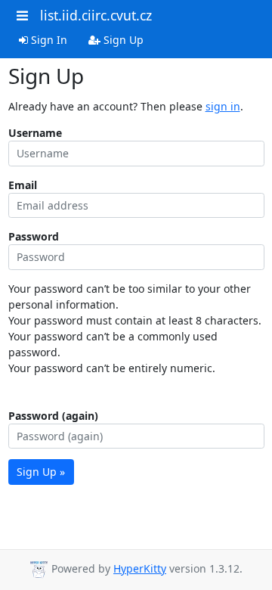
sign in (223, 106)
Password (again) (53, 415)
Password (33, 236)
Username (35, 133)
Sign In (47, 40)
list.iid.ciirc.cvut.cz (96, 15)
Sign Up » (41, 471)
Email (22, 185)
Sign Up (122, 40)
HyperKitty (139, 568)
